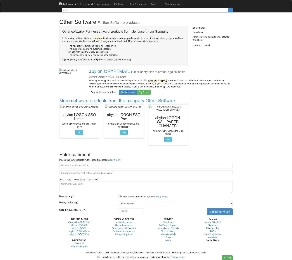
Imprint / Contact (213, 222)
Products (118, 3)
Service (155, 3)
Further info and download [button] (103, 92)
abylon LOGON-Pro (79, 234)
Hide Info (227, 257)
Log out (206, 45)
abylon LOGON (79, 228)
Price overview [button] (128, 92)
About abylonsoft (173, 3)
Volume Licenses (124, 222)
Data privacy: (66, 196)
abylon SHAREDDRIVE (79, 222)
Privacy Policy (160, 196)
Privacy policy (212, 228)
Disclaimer (213, 225)
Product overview (79, 246)
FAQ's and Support (168, 225)
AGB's (213, 231)
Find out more (177, 256)
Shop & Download (138, 3)
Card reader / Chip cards (124, 228)
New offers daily (168, 234)
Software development (124, 231)
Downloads (168, 222)
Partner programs (123, 234)
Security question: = (73, 209)
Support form (113, 159)
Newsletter (213, 237)
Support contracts (123, 225)
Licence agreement (212, 234)
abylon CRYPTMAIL (109, 71)
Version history (168, 231)
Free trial (79, 243)
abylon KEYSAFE (79, 225)
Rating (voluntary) (68, 202)
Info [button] (79, 132)
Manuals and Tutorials (168, 228)
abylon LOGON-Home (79, 231)
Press (168, 237)
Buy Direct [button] (144, 92)
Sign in (197, 45)
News (168, 240)
